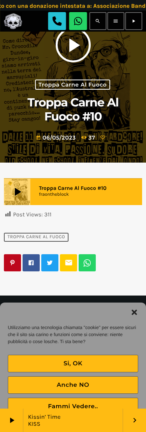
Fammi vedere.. (73, 406)
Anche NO (73, 384)
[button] (134, 312)
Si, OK (73, 363)
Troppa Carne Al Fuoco (73, 84)
